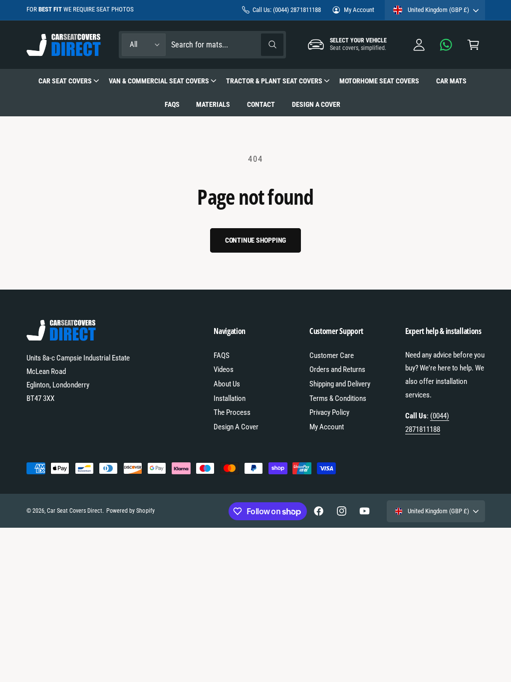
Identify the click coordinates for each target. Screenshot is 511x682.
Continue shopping (255, 240)
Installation (230, 398)
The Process (232, 412)
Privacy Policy (329, 412)
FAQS (222, 355)
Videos (224, 369)
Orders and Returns (337, 369)
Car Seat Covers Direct (74, 510)
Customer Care (331, 355)
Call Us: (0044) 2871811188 (286, 9)
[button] (473, 44)
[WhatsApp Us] (446, 44)
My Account (359, 9)
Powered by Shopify (130, 510)
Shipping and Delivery (339, 383)
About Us (227, 383)
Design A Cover (236, 426)
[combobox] (226, 44)
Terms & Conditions (337, 398)
